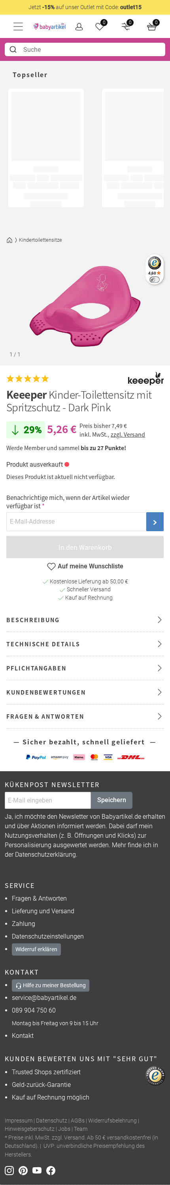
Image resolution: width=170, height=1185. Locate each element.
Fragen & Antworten (39, 898)
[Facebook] (52, 1170)
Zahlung (23, 924)
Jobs (64, 1129)
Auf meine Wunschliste (90, 566)
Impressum (18, 1120)
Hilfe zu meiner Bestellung (54, 985)
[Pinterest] (25, 1170)
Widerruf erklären (36, 949)
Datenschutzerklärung (45, 854)
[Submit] (14, 49)
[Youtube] (39, 1170)
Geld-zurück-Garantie (41, 1084)
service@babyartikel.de (44, 997)
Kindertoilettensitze (40, 240)
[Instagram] (12, 1170)
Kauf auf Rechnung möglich (50, 1097)
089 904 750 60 (34, 1010)
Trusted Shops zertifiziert (46, 1072)
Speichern (111, 800)
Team (80, 1129)
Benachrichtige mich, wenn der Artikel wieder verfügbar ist (68, 501)
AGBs (78, 1120)
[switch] (154, 279)
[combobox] (85, 49)
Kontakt (23, 1035)
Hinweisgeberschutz (30, 1129)
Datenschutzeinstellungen (48, 936)
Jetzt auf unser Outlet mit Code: (85, 7)
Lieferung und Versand (43, 911)
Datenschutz (51, 1120)
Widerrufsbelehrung (112, 1120)
